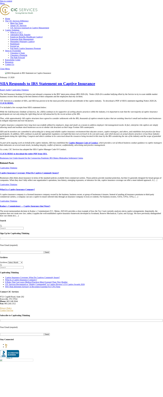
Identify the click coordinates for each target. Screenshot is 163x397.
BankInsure (14, 44)
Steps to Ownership (13, 51)
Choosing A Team (17, 53)
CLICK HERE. (7, 103)
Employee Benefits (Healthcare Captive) (26, 37)
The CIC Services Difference (17, 21)
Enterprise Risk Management (21, 39)
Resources (9, 62)
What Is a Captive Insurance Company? (17, 189)
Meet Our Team (16, 23)
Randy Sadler (5, 90)
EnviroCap (14, 46)
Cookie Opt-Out (6, 310)
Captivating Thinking (20, 90)
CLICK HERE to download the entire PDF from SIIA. (23, 154)
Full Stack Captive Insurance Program (25, 48)
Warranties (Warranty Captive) (22, 41)
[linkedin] (6, 344)
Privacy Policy (6, 308)
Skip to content (6, 1)
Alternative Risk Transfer (20, 35)
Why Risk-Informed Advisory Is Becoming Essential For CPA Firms (32, 287)
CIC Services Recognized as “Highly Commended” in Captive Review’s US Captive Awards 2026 (45, 284)
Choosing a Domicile (18, 55)
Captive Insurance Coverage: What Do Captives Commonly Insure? (29, 173)
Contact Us (9, 64)
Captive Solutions (12, 30)
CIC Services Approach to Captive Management (29, 28)
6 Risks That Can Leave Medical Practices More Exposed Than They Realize (36, 282)
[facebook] (6, 347)
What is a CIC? (16, 32)
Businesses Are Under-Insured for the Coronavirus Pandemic (24, 158)
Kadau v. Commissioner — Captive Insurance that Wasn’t (25, 206)
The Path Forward (17, 57)
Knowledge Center (12, 60)
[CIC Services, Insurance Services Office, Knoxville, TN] (9, 354)
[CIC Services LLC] (18, 14)
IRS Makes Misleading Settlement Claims (66, 158)
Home (7, 19)
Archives (3, 262)
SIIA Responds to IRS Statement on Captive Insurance (47, 83)
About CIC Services (18, 25)
